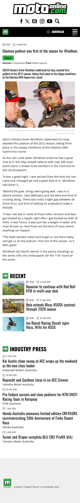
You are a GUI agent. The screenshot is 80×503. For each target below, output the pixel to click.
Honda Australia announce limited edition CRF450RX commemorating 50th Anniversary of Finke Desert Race (40, 417)
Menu (74, 35)
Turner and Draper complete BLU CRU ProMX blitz (38, 437)
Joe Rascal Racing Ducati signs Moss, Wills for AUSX (47, 325)
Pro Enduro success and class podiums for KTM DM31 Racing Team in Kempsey (40, 396)
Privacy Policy (31, 487)
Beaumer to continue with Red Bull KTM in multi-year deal (50, 289)
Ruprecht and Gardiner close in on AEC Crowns (35, 380)
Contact (18, 487)
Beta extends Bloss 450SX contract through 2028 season (50, 307)
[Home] (40, 8)
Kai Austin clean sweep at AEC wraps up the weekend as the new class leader (40, 363)
